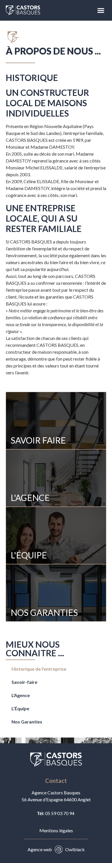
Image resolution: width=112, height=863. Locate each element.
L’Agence (20, 695)
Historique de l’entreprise (38, 669)
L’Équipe (20, 708)
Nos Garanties (26, 721)
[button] (100, 10)
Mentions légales (56, 830)
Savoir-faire (24, 682)
